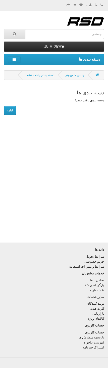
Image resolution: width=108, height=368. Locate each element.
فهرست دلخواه (94, 342)
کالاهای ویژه (96, 318)
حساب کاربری (94, 332)
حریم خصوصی (94, 261)
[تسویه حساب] (68, 5)
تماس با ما (97, 280)
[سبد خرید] (74, 5)
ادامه (10, 110)
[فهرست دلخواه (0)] (81, 5)
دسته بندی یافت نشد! (40, 75)
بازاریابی (98, 313)
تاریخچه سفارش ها (91, 337)
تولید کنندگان (95, 303)
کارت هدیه (97, 308)
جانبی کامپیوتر (75, 75)
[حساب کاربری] (88, 5)
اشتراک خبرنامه (93, 347)
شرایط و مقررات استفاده (86, 266)
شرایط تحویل (95, 256)
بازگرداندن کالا (94, 285)
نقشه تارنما (96, 290)
